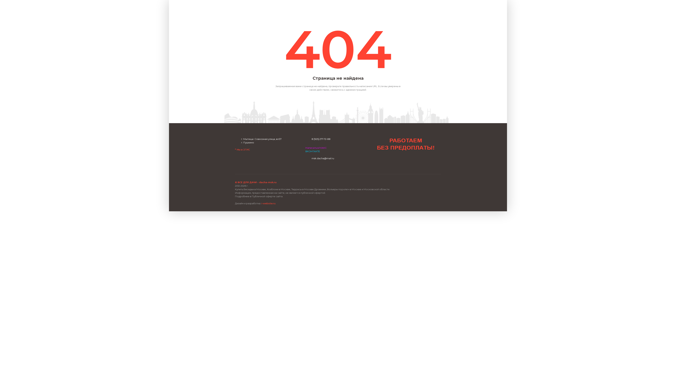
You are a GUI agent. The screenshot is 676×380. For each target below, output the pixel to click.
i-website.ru (268, 203)
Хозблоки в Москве (278, 189)
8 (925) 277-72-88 (321, 139)
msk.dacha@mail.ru (323, 158)
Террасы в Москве (302, 189)
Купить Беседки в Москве (250, 189)
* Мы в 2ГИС (242, 149)
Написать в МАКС (316, 147)
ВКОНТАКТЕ (312, 151)
